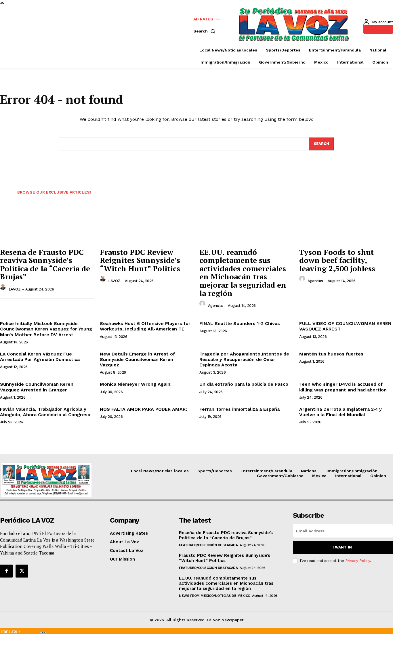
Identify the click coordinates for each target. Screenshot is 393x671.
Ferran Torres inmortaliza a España (239, 409)
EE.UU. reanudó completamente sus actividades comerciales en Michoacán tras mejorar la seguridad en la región (242, 272)
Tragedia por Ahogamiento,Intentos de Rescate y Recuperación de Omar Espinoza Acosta (244, 359)
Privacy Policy (357, 561)
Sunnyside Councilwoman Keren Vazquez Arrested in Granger (36, 386)
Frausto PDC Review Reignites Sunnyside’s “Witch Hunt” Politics (140, 260)
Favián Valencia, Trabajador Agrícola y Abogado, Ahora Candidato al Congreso (45, 411)
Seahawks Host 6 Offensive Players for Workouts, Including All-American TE (145, 326)
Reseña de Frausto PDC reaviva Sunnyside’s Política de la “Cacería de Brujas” (45, 264)
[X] (22, 571)
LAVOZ (15, 289)
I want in (342, 547)
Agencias (215, 305)
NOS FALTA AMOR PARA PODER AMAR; (143, 409)
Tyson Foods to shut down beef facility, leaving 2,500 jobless (337, 260)
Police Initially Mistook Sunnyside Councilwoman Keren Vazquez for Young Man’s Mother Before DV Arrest (46, 329)
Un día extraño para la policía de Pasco (243, 384)
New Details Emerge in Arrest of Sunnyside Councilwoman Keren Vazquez (137, 359)
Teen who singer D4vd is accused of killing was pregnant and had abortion (343, 386)
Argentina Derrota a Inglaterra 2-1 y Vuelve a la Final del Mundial (340, 411)
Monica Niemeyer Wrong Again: (135, 384)
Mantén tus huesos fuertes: (332, 354)
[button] (205, 31)
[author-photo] (3, 288)
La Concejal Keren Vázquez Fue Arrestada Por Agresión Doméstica (40, 356)
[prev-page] (5, 188)
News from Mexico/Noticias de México (214, 596)
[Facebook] (6, 571)
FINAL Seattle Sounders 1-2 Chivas (239, 323)
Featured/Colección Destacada (208, 545)
